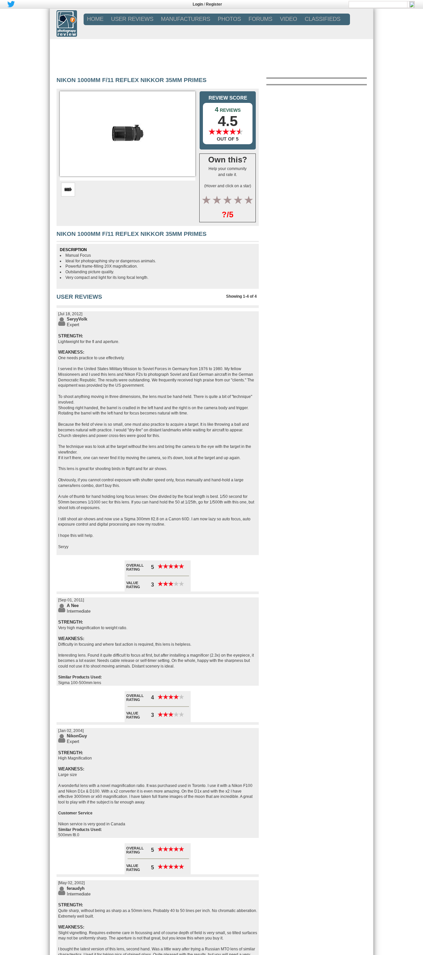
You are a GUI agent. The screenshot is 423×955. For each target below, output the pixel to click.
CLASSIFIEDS (322, 19)
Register (214, 4)
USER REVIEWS (132, 19)
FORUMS (260, 19)
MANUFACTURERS (185, 19)
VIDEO (288, 19)
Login (198, 4)
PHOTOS (229, 19)
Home (95, 19)
